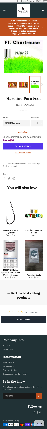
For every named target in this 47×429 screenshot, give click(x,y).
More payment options (23, 153)
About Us (6, 346)
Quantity (35, 117)
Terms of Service (10, 370)
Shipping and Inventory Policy (15, 374)
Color (5, 117)
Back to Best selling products (25, 295)
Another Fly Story (13, 421)
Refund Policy (8, 366)
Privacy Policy (8, 362)
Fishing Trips (8, 349)
